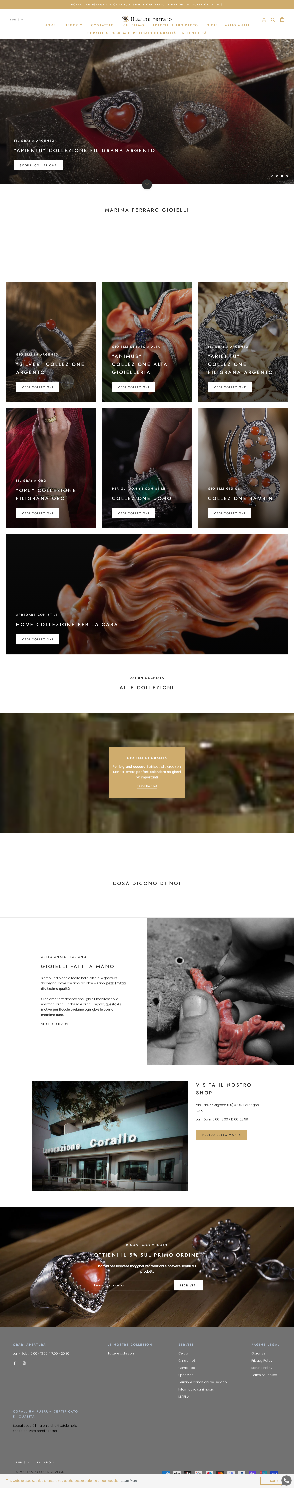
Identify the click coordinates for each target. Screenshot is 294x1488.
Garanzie (258, 1353)
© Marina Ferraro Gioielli (40, 1472)
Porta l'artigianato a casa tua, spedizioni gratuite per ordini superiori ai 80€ (147, 4)
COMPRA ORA (147, 786)
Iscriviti (188, 1285)
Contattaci (103, 25)
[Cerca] (273, 19)
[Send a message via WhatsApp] (286, 1480)
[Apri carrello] (282, 19)
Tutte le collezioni (121, 1353)
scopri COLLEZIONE (38, 165)
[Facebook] (14, 1363)
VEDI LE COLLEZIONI (55, 1024)
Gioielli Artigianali (228, 25)
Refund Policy (261, 1367)
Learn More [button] (129, 1480)
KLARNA (183, 1396)
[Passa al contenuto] (147, 184)
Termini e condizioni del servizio (202, 1382)
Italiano (43, 1462)
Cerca (183, 1353)
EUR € (15, 20)
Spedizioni (186, 1375)
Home (50, 25)
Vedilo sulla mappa (221, 1135)
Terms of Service (264, 1375)
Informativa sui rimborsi (196, 1389)
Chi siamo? (187, 1360)
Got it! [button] (274, 1480)
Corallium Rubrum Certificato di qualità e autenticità (147, 33)
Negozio (74, 25)
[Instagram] (24, 1363)
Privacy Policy (261, 1360)
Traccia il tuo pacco (175, 25)
